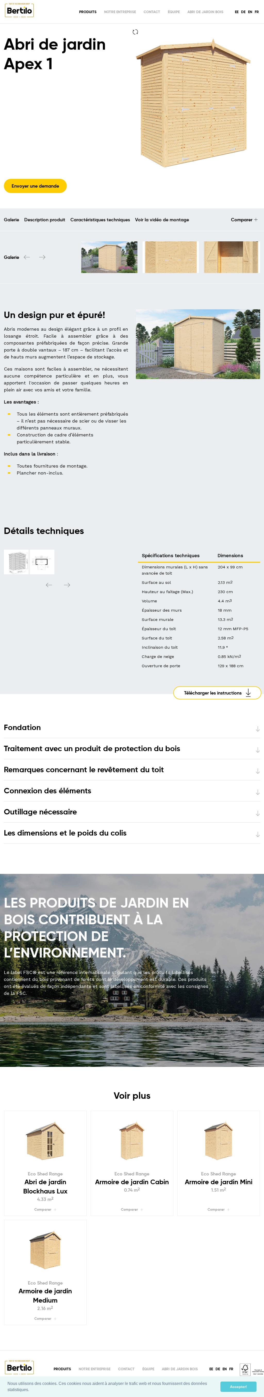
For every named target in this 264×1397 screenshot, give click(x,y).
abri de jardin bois (205, 12)
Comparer (241, 220)
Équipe (174, 12)
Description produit (44, 220)
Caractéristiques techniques (100, 220)
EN (250, 12)
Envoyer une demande (35, 186)
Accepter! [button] (238, 1387)
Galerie (11, 220)
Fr (257, 12)
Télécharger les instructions (213, 693)
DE (243, 12)
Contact (152, 12)
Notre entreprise (120, 12)
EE (236, 12)
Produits (87, 12)
